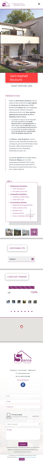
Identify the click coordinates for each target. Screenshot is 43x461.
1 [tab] (11, 311)
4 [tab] (21, 311)
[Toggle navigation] (39, 2)
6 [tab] (28, 311)
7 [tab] (32, 311)
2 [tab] (15, 311)
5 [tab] (25, 311)
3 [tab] (18, 311)
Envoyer (22, 444)
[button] (21, 327)
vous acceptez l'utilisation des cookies (26, 457)
